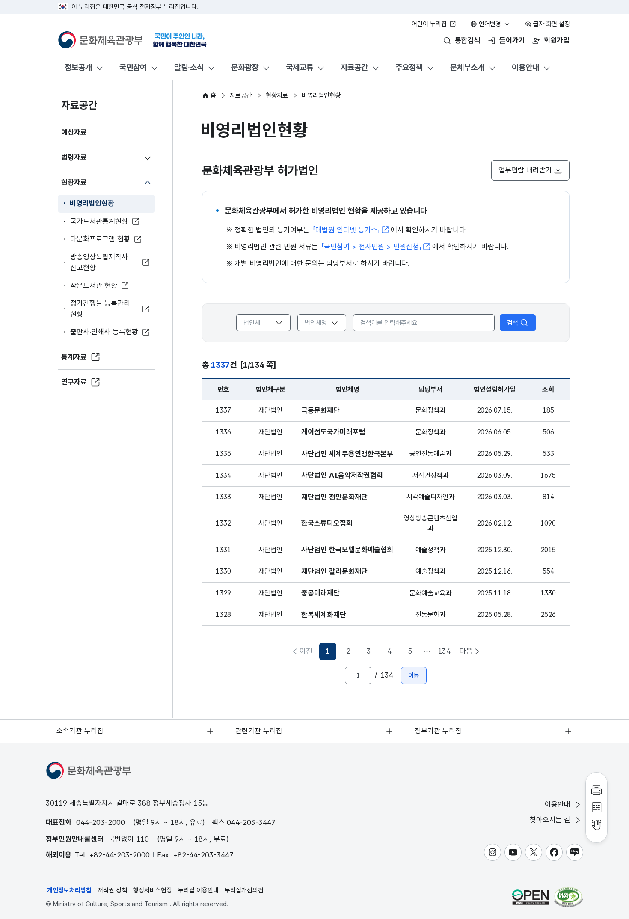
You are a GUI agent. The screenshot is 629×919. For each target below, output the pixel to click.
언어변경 (490, 24)
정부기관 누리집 (438, 730)
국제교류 (299, 67)
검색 (512, 323)
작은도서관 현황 (93, 285)
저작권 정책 (112, 890)
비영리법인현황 (92, 203)
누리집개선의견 (244, 890)
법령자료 (74, 157)
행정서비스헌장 (152, 890)
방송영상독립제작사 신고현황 (99, 262)
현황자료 (74, 182)
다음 (466, 651)
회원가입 (557, 40)
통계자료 (74, 357)
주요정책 (409, 67)
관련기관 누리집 (258, 730)
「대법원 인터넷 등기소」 (346, 230)
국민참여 (133, 67)
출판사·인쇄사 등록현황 (104, 331)
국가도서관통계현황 (99, 221)
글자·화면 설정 (550, 24)
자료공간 (354, 67)
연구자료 (74, 382)
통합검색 (468, 40)
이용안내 (525, 67)
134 (444, 651)
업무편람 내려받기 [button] (525, 170)
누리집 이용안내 (198, 890)
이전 (306, 651)
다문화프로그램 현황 (100, 239)
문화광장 (244, 67)
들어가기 (512, 40)
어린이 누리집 (430, 24)
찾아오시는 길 (551, 819)
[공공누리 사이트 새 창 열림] (530, 897)
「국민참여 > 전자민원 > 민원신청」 (371, 246)
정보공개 (78, 67)
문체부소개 (467, 67)
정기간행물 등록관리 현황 (100, 308)
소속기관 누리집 (80, 730)
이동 (413, 675)
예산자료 (74, 132)
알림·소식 (189, 67)
